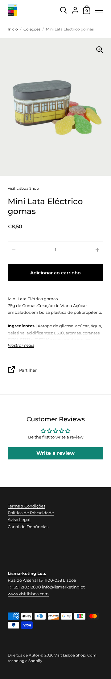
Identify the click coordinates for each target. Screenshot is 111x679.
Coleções (31, 29)
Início (13, 29)
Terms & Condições (26, 505)
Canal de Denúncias (28, 526)
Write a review (55, 453)
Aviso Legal (19, 519)
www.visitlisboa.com (28, 593)
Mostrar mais (21, 345)
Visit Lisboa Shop (23, 188)
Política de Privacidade (31, 512)
